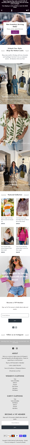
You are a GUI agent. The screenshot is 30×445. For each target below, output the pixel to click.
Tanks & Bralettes (15, 381)
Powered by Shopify (21, 442)
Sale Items (14, 388)
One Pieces (15, 386)
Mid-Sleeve (15, 390)
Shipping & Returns (21, 368)
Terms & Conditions (9, 368)
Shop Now (15, 32)
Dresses (15, 384)
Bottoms (15, 382)
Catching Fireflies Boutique (17, 440)
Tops (15, 379)
